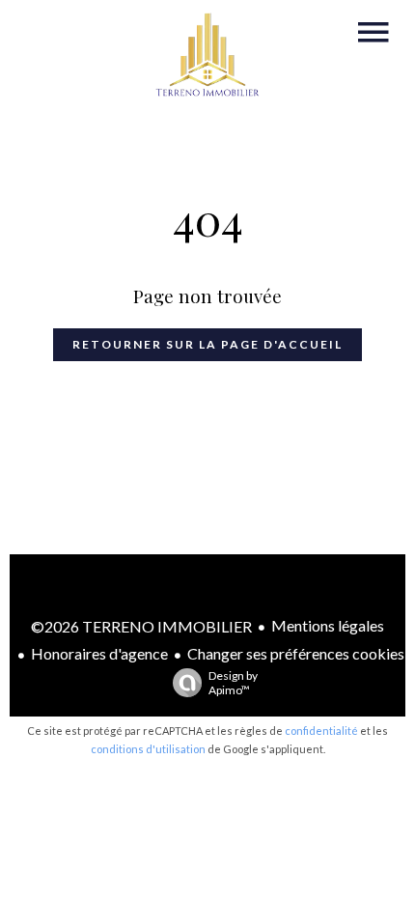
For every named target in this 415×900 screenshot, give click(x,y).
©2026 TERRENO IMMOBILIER (141, 626)
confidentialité (321, 730)
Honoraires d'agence (99, 653)
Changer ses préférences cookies (295, 653)
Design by (233, 682)
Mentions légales (327, 625)
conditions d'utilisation (148, 749)
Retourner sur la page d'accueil (207, 344)
